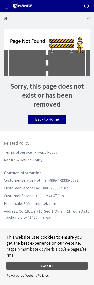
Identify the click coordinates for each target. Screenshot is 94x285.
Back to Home (47, 119)
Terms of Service (18, 152)
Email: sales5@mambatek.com (30, 203)
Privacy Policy (45, 152)
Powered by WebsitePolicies (27, 276)
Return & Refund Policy (23, 160)
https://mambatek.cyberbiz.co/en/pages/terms (46, 252)
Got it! (47, 265)
